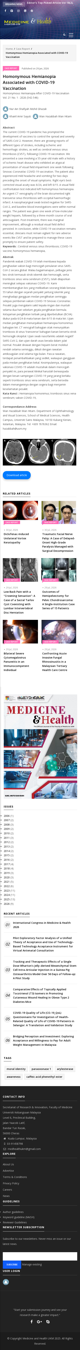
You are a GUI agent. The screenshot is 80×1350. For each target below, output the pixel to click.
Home (9, 48)
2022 (7, 886)
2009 (7, 829)
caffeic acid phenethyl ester (44, 1076)
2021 (7, 881)
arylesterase (65, 1069)
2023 (7, 890)
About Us (8, 1164)
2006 (7, 816)
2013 (7, 846)
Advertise (8, 1170)
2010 (7, 833)
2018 (7, 868)
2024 (7, 895)
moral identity (16, 1069)
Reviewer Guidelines (15, 1222)
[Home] (40, 21)
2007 (7, 820)
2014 (7, 851)
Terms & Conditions (15, 1177)
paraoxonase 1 (41, 1069)
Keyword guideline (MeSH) (18, 1217)
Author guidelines (13, 1212)
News (6, 1196)
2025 (7, 899)
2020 (7, 877)
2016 (7, 859)
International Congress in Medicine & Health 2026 (42, 925)
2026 (7, 904)
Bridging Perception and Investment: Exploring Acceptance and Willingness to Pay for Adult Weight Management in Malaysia (43, 1040)
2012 (7, 842)
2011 (7, 837)
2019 (7, 873)
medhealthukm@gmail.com (24, 1149)
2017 (7, 864)
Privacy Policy (11, 1183)
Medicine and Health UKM (38, 1338)
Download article (17, 475)
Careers (7, 1189)
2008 (7, 824)
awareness (13, 1076)
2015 (7, 855)
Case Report (23, 48)
